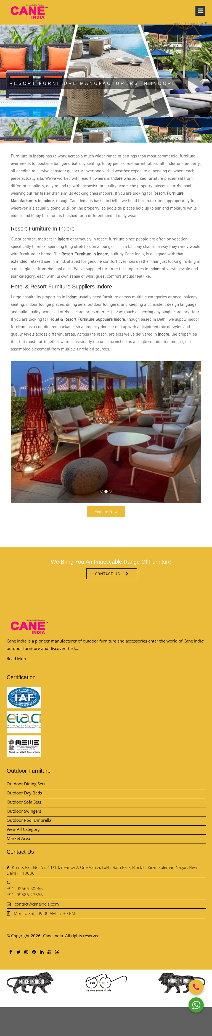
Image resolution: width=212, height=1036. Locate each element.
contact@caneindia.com (37, 904)
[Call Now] (196, 987)
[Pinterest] (34, 952)
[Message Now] (196, 1005)
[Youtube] (49, 952)
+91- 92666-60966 (25, 888)
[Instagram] (26, 952)
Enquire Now (106, 511)
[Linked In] (41, 952)
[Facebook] (10, 952)
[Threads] (57, 951)
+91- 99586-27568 (25, 894)
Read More (17, 658)
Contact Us (107, 573)
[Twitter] (18, 952)
